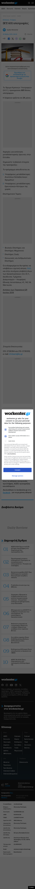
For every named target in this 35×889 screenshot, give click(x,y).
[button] (17, 441)
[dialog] (17, 444)
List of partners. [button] (11, 453)
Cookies (31, 887)
